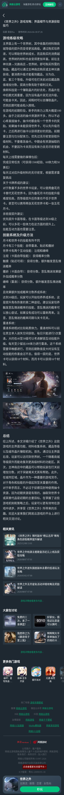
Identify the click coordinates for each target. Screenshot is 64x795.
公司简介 (26, 749)
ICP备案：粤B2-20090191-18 (32, 772)
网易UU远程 (34, 731)
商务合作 (32, 754)
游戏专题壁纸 (36, 702)
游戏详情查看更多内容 (31, 601)
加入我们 (42, 754)
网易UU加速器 (17, 725)
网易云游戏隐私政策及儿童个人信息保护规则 (26, 751)
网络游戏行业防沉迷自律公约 (32, 763)
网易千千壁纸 (45, 720)
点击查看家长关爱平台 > (34, 767)
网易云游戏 (21, 708)
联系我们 (21, 754)
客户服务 (36, 749)
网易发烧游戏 (52, 725)
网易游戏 (30, 720)
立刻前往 (49, 4)
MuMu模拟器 (35, 725)
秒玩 (40, 789)
